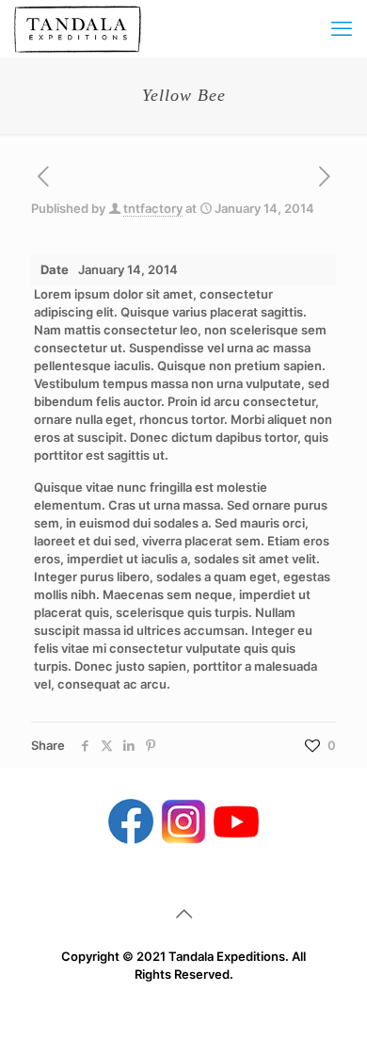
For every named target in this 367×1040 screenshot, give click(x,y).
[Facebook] (130, 820)
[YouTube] (236, 820)
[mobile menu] (342, 28)
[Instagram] (183, 820)
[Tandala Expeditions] (77, 28)
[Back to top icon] (183, 914)
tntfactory (153, 208)
